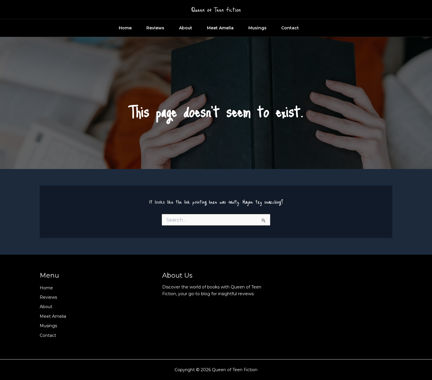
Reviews (155, 28)
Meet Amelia (220, 28)
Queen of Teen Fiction (216, 9)
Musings (257, 28)
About (185, 28)
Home (125, 28)
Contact (290, 28)
